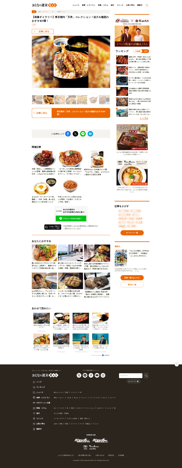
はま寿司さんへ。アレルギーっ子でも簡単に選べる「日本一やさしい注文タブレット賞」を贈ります (43, 293)
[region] (71, 70)
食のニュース (58, 392)
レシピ (109, 408)
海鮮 (61, 424)
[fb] (91, 375)
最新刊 (139, 5)
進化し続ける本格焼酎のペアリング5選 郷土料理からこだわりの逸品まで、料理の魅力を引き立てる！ (96, 266)
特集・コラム (103, 5)
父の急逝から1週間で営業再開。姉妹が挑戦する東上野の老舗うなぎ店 (140, 91)
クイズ (62, 408)
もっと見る (144, 118)
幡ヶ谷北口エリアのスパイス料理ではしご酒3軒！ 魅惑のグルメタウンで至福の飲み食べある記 (44, 265)
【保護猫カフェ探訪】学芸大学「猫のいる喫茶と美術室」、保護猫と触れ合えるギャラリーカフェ (96, 294)
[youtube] (97, 375)
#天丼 (34, 24)
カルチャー (100, 408)
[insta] (103, 375)
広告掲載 (121, 455)
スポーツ (79, 408)
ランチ (97, 397)
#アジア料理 (123, 211)
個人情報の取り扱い (85, 455)
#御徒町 (122, 226)
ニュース (76, 5)
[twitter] (79, 375)
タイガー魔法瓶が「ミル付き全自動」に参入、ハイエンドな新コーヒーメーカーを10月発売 (140, 80)
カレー (62, 397)
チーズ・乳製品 (85, 424)
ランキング (40, 387)
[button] (33, 61)
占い (55, 408)
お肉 (55, 424)
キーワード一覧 (133, 381)
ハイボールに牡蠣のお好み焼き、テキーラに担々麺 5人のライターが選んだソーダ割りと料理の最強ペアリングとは (70, 293)
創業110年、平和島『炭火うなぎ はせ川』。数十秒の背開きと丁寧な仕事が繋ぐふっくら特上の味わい (140, 59)
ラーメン (84, 397)
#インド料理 (135, 211)
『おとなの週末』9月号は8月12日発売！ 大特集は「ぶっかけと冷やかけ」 (139, 253)
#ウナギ (131, 222)
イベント (74, 392)
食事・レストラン (88, 5)
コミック (120, 5)
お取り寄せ (130, 5)
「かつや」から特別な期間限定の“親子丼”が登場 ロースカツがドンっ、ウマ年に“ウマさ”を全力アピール (70, 171)
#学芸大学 (123, 218)
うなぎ (69, 397)
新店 (66, 392)
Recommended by (97, 355)
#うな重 (139, 222)
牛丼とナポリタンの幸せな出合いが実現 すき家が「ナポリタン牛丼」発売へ (70, 199)
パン (91, 397)
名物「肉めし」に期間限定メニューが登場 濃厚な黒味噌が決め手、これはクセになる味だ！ (43, 171)
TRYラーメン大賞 (43, 403)
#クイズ (122, 222)
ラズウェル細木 (72, 418)
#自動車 (139, 218)
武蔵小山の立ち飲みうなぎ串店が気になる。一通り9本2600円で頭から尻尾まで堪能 (140, 101)
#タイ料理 (131, 226)
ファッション (89, 408)
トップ (38, 382)
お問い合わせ (100, 455)
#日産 (131, 218)
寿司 (55, 397)
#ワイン (136, 215)
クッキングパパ (59, 418)
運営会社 (111, 455)
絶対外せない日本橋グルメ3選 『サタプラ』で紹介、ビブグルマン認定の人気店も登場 (96, 172)
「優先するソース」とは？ (72, 228)
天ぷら (76, 397)
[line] (85, 375)
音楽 (72, 408)
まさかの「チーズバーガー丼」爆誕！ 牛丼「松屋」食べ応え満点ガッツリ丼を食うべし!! (43, 199)
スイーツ (113, 397)
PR (81, 392)
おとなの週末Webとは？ (66, 455)
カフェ (104, 397)
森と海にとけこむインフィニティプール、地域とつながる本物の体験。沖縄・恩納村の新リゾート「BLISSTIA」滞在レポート (70, 265)
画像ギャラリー (61, 11)
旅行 (112, 5)
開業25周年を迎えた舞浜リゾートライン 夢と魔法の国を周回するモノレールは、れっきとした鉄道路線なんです (140, 112)
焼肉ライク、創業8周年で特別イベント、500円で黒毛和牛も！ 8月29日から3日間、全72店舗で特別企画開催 (140, 70)
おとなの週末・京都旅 (61, 413)
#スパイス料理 (124, 215)
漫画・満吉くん (85, 418)
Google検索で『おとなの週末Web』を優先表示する (80, 226)
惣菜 (66, 424)
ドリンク (95, 424)
